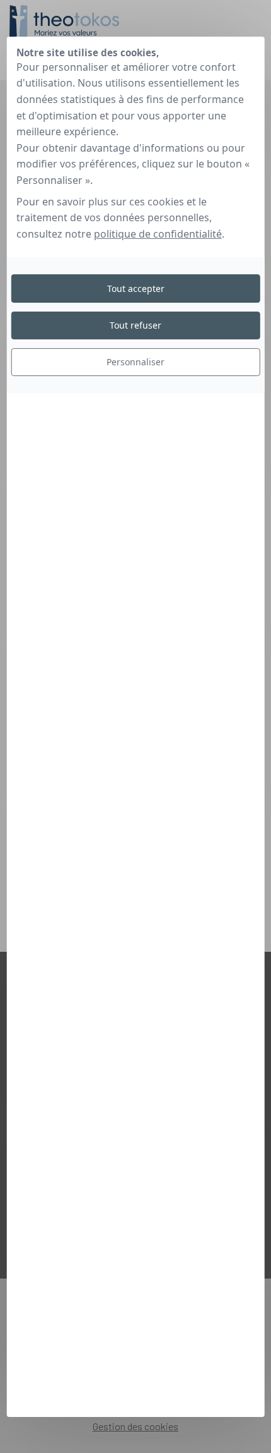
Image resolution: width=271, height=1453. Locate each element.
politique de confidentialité (158, 234)
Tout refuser (135, 325)
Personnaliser (135, 362)
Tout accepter (135, 288)
